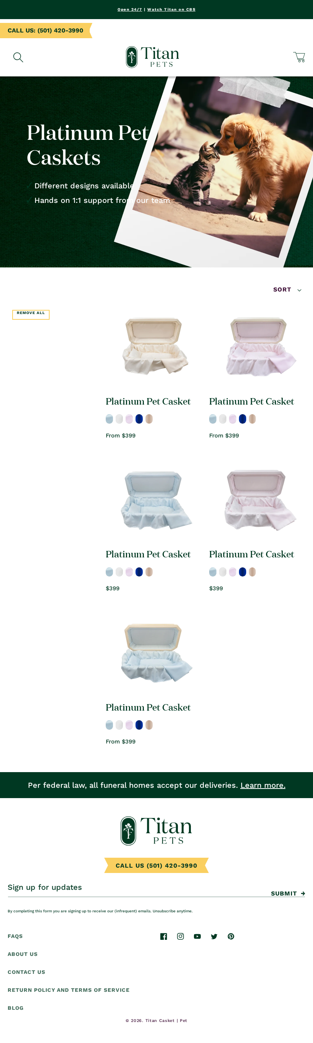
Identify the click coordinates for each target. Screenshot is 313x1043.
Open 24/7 (130, 9)
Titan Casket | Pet (166, 1020)
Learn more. (263, 785)
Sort (283, 289)
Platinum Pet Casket (148, 401)
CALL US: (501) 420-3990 (45, 30)
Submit (284, 893)
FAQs (15, 936)
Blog (16, 1008)
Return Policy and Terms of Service (69, 990)
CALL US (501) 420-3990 (156, 865)
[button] (299, 57)
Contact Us (26, 972)
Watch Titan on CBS (171, 9)
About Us (23, 954)
